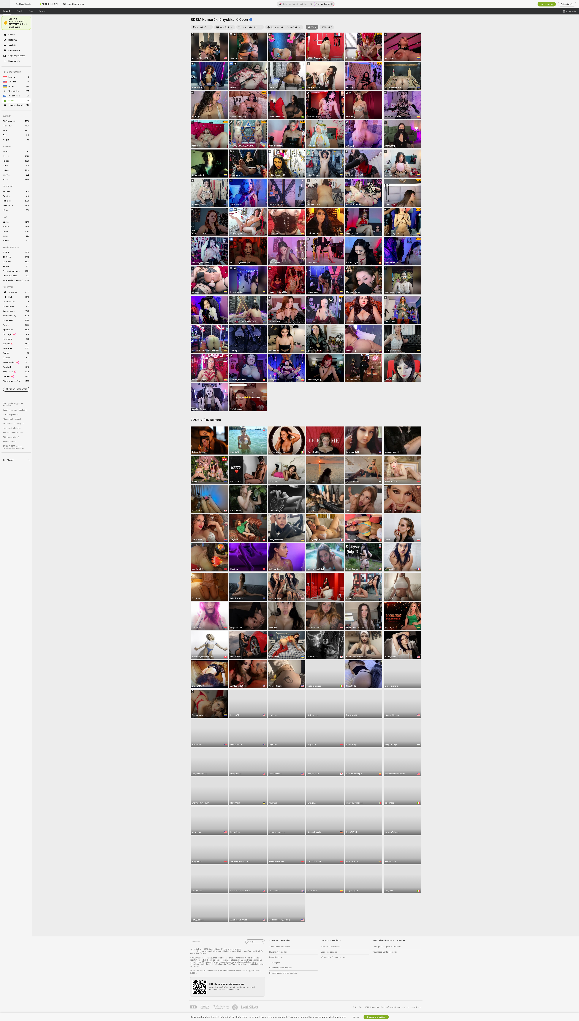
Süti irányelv (274, 962)
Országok (224, 27)
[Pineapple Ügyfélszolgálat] (235, 1007)
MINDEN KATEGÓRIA (18, 389)
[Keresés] (311, 4)
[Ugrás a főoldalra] (23, 4)
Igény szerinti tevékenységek (284, 27)
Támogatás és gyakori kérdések (13, 404)
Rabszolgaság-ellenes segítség (283, 973)
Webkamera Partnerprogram (333, 957)
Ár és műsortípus (250, 27)
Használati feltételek (12, 428)
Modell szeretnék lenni (13, 433)
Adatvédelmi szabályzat (13, 424)
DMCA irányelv (275, 957)
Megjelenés (202, 27)
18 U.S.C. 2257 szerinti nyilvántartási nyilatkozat (14, 447)
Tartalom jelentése (11, 415)
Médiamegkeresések (12, 419)
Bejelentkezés (567, 4)
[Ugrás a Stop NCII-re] (250, 1007)
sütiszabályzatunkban (327, 1017)
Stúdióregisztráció (11, 437)
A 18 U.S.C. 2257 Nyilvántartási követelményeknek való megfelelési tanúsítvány (387, 1007)
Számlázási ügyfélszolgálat (15, 410)
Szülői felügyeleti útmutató (281, 968)
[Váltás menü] (5, 4)
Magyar (253, 942)
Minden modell (9, 442)
